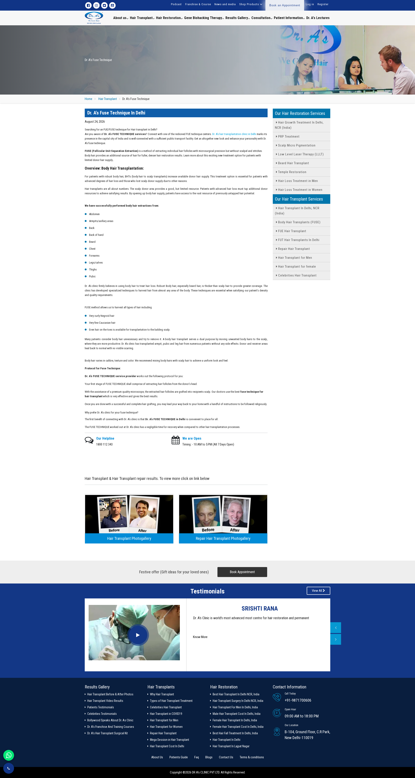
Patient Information (288, 18)
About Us (157, 757)
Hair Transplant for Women (166, 726)
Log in (310, 4)
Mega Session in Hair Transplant (169, 739)
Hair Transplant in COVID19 (166, 713)
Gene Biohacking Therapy (203, 18)
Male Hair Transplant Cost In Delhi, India (236, 713)
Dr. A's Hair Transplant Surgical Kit (107, 733)
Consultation (260, 18)
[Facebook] (88, 5)
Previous (335, 627)
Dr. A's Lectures (318, 18)
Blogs (208, 757)
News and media (225, 4)
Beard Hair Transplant (293, 163)
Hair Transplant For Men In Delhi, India (235, 707)
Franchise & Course (198, 4)
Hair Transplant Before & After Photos (110, 694)
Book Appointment (242, 572)
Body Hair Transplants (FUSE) (299, 222)
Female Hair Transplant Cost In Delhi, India (238, 726)
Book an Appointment (284, 5)
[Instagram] (96, 5)
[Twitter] (104, 5)
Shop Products (249, 4)
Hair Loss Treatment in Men (297, 181)
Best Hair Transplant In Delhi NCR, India (236, 694)
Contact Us (226, 757)
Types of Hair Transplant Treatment (171, 700)
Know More (200, 647)
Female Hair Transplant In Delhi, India (235, 720)
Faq (196, 757)
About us (119, 18)
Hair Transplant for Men (294, 258)
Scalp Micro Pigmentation (296, 145)
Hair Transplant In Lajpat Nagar (231, 746)
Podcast (176, 4)
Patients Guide (178, 757)
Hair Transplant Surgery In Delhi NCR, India (238, 700)
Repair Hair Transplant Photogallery (223, 538)
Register (323, 4)
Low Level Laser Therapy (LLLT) (300, 154)
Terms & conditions (252, 757)
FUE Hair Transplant (291, 231)
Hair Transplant (141, 18)
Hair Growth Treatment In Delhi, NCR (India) (299, 125)
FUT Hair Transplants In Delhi (298, 240)
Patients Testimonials (100, 707)
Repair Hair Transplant (293, 249)
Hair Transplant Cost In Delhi (167, 746)
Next (335, 639)
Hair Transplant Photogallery (129, 538)
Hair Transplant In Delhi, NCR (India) (297, 210)
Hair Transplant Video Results (105, 700)
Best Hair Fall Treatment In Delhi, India (235, 733)
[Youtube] (112, 5)
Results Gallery (236, 18)
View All (317, 591)
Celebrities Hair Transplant (297, 275)
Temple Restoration (291, 172)
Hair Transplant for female (296, 266)
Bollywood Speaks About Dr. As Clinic (110, 720)
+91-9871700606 (298, 700)
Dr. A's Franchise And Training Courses (110, 726)
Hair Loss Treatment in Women (299, 190)
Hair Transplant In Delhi (226, 739)
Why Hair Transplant (162, 694)
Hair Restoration (168, 18)
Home (88, 99)
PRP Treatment (288, 136)
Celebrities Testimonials (102, 713)
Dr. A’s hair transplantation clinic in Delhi (234, 134)
